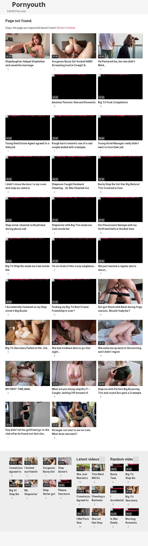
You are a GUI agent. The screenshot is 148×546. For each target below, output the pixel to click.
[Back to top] (136, 535)
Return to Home (66, 27)
